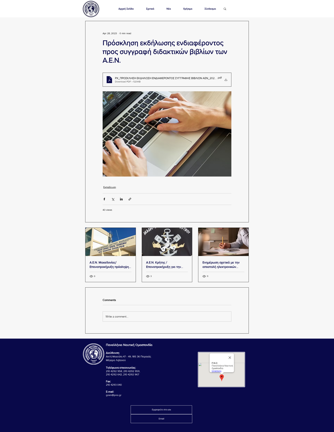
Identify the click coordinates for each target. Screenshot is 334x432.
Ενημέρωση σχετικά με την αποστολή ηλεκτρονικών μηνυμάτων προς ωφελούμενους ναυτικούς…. (221, 265)
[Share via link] (130, 199)
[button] (150, 9)
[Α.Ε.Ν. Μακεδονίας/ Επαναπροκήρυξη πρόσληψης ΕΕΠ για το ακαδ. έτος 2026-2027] (110, 242)
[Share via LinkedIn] (121, 199)
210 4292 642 (114, 374)
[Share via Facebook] (104, 199)
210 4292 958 (114, 371)
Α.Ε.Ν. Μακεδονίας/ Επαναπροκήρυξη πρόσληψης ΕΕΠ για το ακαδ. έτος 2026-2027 (110, 265)
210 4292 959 (131, 371)
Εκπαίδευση (109, 187)
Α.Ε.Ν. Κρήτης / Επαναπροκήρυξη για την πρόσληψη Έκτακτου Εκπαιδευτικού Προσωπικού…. (166, 265)
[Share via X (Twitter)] (112, 199)
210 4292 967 (131, 374)
